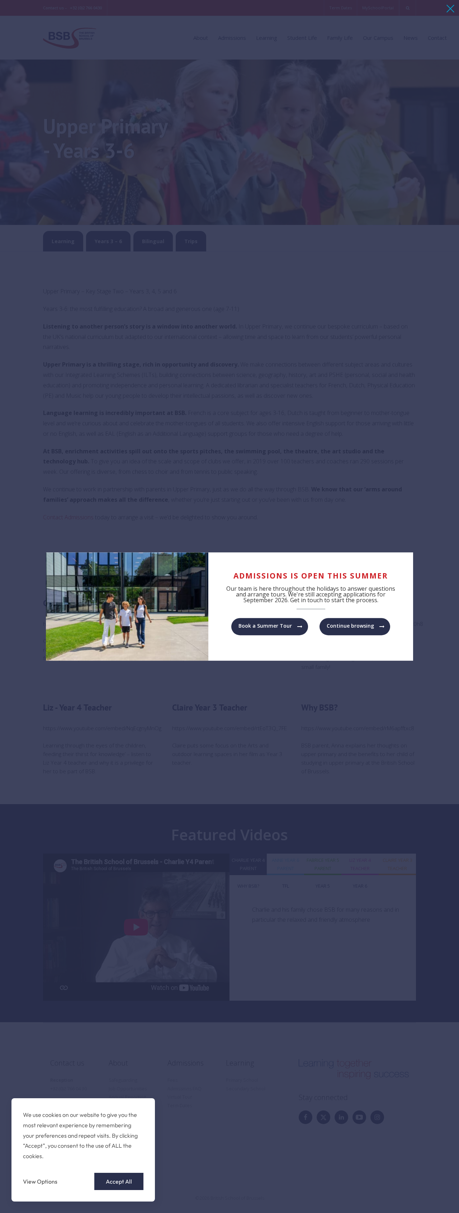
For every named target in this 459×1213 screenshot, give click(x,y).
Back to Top (413, 1197)
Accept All (119, 1181)
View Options (40, 1181)
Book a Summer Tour (265, 625)
